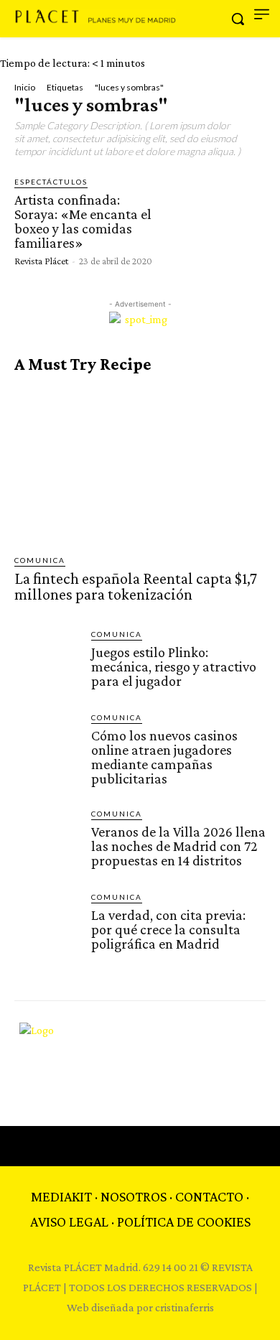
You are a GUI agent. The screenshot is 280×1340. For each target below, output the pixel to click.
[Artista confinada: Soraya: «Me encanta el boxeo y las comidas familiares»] (218, 220)
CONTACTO (209, 1196)
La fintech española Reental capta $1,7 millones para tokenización (135, 586)
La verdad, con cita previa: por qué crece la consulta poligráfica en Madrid (168, 929)
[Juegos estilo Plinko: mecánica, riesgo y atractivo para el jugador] (47, 661)
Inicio (24, 87)
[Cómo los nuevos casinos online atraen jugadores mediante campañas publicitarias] (47, 744)
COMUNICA (39, 560)
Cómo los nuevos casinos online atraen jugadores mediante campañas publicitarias (164, 756)
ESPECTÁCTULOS (51, 181)
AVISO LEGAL (69, 1221)
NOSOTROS (134, 1196)
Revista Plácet (41, 260)
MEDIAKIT (61, 1196)
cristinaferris (184, 1307)
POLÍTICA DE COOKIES (184, 1221)
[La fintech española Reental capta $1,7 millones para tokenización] (140, 464)
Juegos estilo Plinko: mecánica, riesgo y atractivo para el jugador (173, 666)
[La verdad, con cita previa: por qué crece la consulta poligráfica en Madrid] (47, 924)
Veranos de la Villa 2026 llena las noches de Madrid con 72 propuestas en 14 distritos (178, 846)
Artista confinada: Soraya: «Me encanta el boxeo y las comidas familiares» (82, 221)
